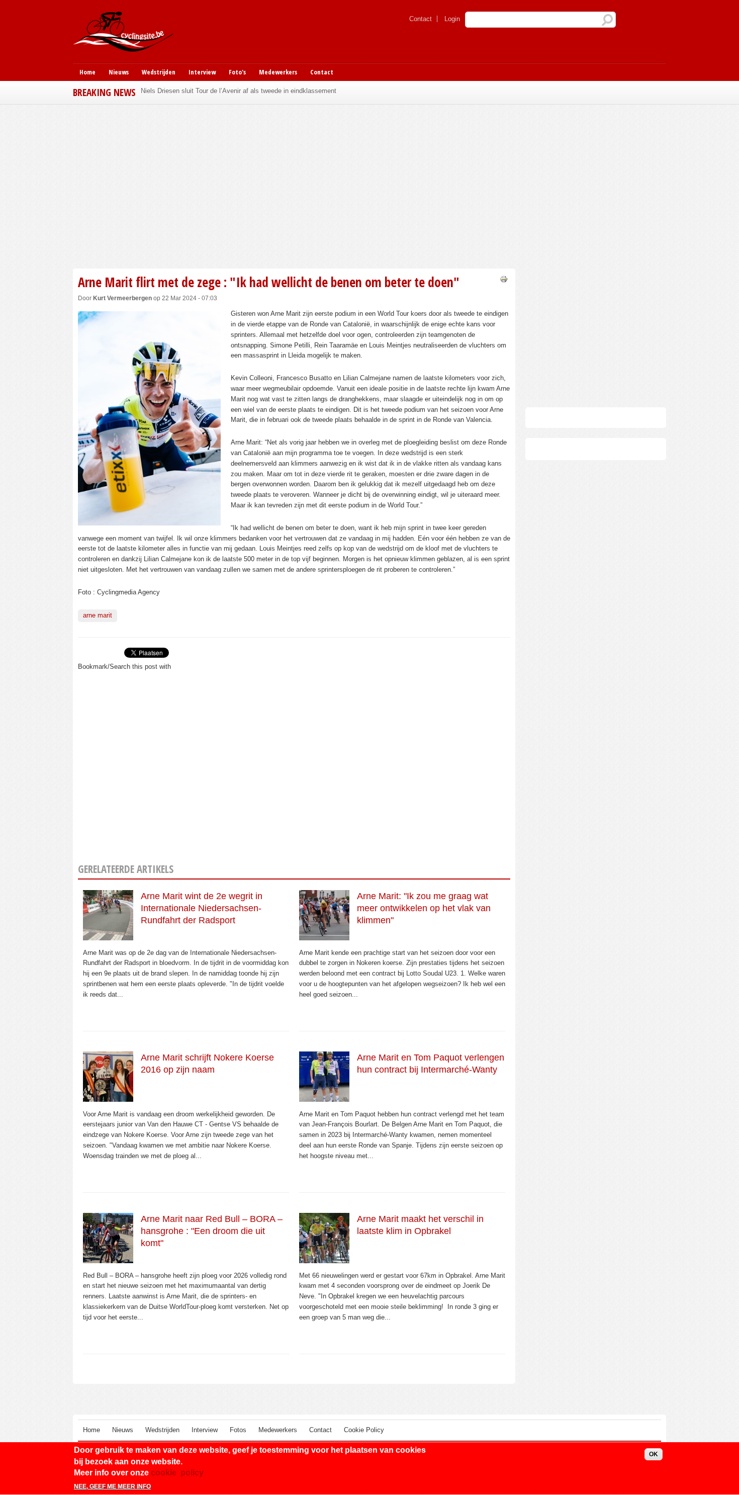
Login (452, 19)
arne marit (97, 615)
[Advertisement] (294, 185)
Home (87, 71)
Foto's (237, 71)
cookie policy (177, 1472)
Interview (202, 71)
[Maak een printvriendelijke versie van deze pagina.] (504, 278)
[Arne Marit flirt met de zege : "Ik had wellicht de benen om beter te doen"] (149, 519)
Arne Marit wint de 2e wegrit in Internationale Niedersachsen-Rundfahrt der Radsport (201, 908)
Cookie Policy (364, 1430)
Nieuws (119, 71)
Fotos (238, 1430)
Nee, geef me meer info (112, 1486)
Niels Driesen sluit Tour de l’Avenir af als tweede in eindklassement (238, 91)
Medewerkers (278, 71)
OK (653, 1454)
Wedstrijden (158, 71)
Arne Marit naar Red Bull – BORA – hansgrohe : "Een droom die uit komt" (212, 1231)
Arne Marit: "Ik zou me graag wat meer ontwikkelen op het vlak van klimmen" (424, 908)
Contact (420, 19)
